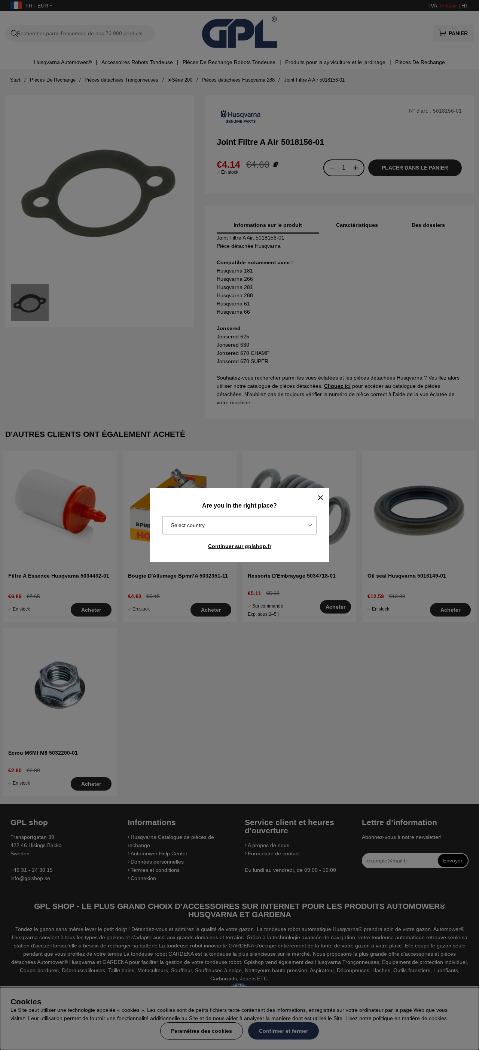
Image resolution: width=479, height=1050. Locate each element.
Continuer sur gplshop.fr (239, 546)
